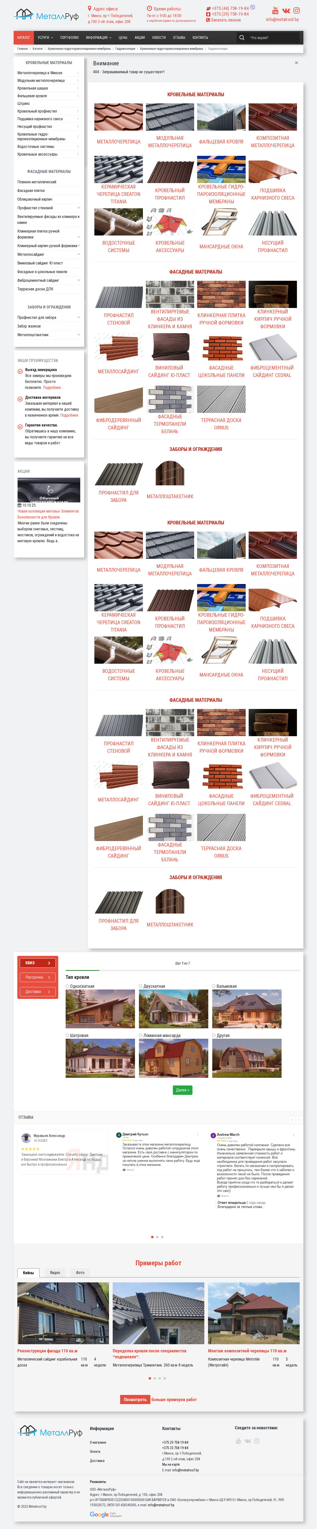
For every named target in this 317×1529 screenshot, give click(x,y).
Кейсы (28, 1272)
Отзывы (179, 38)
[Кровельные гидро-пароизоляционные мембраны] (221, 174)
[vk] (286, 10)
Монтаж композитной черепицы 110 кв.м (247, 1350)
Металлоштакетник (170, 496)
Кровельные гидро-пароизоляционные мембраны (221, 194)
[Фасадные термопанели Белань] (170, 404)
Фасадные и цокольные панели (42, 271)
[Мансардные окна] (221, 226)
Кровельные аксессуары (170, 246)
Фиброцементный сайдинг (38, 280)
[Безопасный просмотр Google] (113, 1515)
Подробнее (52, 387)
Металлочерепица (118, 142)
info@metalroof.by (282, 19)
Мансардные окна (221, 247)
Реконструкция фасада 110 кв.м (47, 1350)
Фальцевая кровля (221, 142)
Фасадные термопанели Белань (170, 424)
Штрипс (23, 103)
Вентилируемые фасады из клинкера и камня (170, 319)
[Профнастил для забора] (118, 476)
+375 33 (175, 1448)
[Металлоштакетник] (170, 476)
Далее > (182, 1090)
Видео (55, 1272)
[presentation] (292, 1119)
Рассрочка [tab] (34, 977)
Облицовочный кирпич (34, 199)
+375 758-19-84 (230, 8)
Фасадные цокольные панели (221, 371)
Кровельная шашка (32, 88)
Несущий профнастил (273, 246)
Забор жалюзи (29, 326)
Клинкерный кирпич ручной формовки (272, 319)
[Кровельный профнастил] (170, 174)
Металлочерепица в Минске (39, 73)
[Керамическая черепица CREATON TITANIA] (118, 174)
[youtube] (275, 10)
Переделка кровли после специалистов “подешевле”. (149, 1353)
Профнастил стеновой (118, 319)
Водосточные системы (118, 246)
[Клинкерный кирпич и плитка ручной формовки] (221, 299)
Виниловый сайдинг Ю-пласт (169, 371)
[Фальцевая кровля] (221, 122)
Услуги (43, 38)
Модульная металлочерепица (170, 141)
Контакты (200, 38)
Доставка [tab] (33, 991)
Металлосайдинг (118, 372)
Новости (159, 38)
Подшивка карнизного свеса (272, 194)
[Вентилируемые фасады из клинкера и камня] (170, 299)
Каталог (23, 38)
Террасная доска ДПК (35, 289)
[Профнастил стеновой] (118, 299)
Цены (123, 38)
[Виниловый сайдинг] (170, 351)
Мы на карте (171, 1464)
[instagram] (296, 10)
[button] (78, 207)
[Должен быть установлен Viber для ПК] (252, 7)
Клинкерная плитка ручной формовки (221, 319)
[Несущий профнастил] (273, 226)
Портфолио (69, 38)
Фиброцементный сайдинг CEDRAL (272, 371)
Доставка (97, 1461)
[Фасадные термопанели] (221, 351)
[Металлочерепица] (118, 122)
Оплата (95, 1452)
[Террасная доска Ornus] (221, 404)
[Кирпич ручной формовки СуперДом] (273, 299)
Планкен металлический (36, 182)
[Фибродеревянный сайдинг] (118, 404)
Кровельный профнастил (170, 194)
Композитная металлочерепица (272, 141)
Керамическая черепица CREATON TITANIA (118, 194)
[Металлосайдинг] (118, 351)
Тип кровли (77, 977)
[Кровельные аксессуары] (170, 226)
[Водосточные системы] (118, 226)
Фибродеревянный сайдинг (118, 424)
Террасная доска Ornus (221, 424)
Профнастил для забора (119, 496)
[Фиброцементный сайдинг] (273, 351)
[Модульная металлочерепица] (170, 122)
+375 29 (175, 1442)
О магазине (98, 1442)
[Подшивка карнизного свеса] (273, 174)
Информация (96, 38)
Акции (140, 38)
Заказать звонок (225, 20)
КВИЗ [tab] (30, 963)
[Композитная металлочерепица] (273, 122)
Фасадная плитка (31, 190)
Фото (80, 1272)
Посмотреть (135, 1399)
